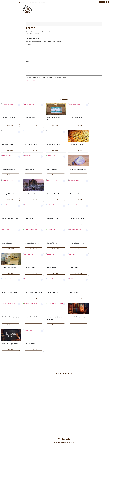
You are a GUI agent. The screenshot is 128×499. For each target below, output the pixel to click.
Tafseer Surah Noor (8, 144)
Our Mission (89, 9)
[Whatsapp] (108, 2)
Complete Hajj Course (32, 194)
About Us (64, 9)
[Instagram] (106, 2)
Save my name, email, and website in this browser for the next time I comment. (47, 77)
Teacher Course (30, 344)
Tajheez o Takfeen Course (33, 243)
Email (28, 66)
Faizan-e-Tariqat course (9, 268)
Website (28, 72)
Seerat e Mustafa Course (10, 218)
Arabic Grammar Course (9, 292)
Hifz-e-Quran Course (54, 144)
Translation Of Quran (76, 144)
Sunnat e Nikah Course (77, 218)
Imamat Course (7, 243)
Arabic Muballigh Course (10, 344)
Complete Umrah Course (55, 194)
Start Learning (10, 125)
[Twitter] (102, 2)
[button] (19, 105)
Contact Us (102, 9)
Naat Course (74, 292)
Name (28, 61)
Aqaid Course (51, 268)
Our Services (80, 9)
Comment (29, 44)
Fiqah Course (74, 268)
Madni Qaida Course (8, 169)
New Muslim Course (76, 194)
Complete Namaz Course (78, 169)
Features (71, 9)
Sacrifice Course (30, 268)
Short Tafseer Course (76, 118)
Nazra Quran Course (31, 144)
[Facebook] (100, 2)
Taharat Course (52, 169)
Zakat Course (29, 218)
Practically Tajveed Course (10, 317)
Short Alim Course (30, 118)
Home (57, 9)
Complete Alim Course (9, 118)
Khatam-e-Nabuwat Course (33, 292)
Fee (95, 9)
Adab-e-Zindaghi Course (33, 317)
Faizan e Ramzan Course (77, 243)
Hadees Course (30, 169)
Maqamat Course (52, 292)
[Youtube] (104, 2)
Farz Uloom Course (53, 218)
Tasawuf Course (52, 243)
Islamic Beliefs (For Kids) (77, 317)
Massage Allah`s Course (10, 194)
